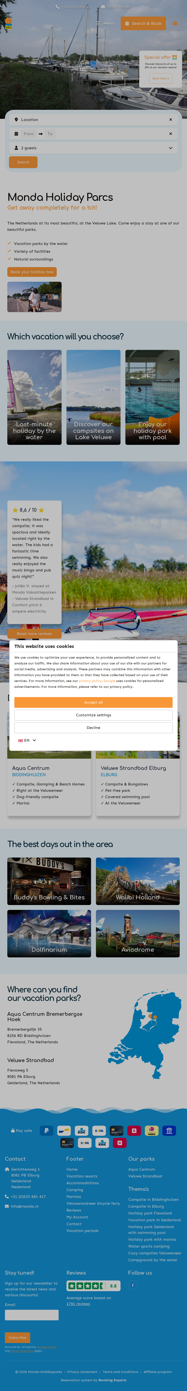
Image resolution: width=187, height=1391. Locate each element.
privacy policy (90, 681)
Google (109, 681)
